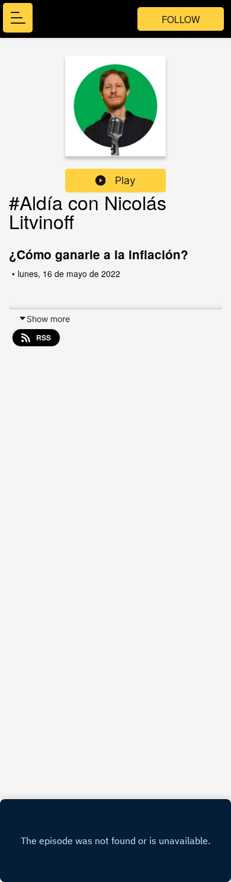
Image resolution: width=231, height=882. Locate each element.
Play (125, 180)
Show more (48, 319)
